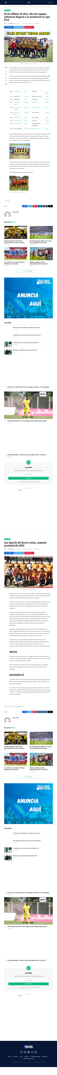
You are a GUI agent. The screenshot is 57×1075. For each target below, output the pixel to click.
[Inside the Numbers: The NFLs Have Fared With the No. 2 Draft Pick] (28, 439)
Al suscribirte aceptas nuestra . (29, 481)
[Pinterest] (5, 80)
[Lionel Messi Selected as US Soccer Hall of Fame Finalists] (8, 336)
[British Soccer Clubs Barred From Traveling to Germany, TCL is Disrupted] (28, 371)
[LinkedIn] (5, 77)
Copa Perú (44, 1056)
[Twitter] (5, 74)
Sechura (26, 96)
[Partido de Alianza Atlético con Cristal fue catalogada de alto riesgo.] (41, 232)
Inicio (9, 1056)
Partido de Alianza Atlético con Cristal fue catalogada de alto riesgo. (41, 241)
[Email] (5, 84)
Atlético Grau (17, 91)
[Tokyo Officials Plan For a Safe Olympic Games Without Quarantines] (28, 405)
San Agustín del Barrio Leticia (17, 706)
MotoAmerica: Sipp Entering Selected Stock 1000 (25, 350)
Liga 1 (21, 1056)
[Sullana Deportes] (28, 2)
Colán (47, 128)
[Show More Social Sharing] (35, 27)
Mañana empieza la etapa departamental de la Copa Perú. (39, 263)
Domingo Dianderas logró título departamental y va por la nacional (14, 241)
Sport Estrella (35, 128)
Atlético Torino (18, 123)
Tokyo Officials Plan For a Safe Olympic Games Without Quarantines (27, 421)
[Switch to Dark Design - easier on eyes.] (49, 2)
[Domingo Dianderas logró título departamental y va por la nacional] (15, 232)
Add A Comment (28, 271)
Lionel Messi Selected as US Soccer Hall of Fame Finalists (27, 335)
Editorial (15, 1056)
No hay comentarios (27, 23)
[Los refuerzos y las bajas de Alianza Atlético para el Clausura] (15, 253)
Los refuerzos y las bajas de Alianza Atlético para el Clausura (14, 263)
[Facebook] (5, 71)
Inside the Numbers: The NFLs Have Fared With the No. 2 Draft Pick (26, 454)
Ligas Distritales (35, 1056)
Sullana (48, 112)
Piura (25, 91)
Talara (47, 96)
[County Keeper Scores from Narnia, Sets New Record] (8, 344)
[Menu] (6, 2)
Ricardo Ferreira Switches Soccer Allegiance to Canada (26, 327)
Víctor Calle (11, 23)
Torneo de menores (28, 1058)
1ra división (7, 10)
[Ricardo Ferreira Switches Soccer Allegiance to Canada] (8, 329)
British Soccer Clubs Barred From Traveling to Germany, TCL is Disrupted (28, 387)
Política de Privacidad (35, 481)
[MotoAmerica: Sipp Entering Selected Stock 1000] (8, 351)
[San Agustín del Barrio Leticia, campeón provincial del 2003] (28, 572)
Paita (25, 99)
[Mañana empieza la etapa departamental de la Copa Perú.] (41, 253)
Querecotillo (27, 128)
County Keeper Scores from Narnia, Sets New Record (26, 342)
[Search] (51, 2)
